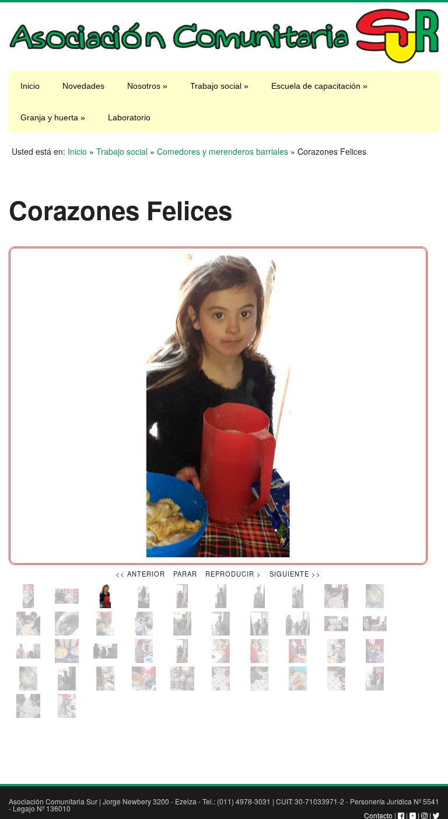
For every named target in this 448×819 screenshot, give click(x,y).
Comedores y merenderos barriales (222, 151)
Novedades (83, 86)
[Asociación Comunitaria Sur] (224, 61)
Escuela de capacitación (319, 86)
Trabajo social (219, 86)
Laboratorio (129, 117)
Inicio (30, 86)
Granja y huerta (52, 117)
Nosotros (147, 86)
